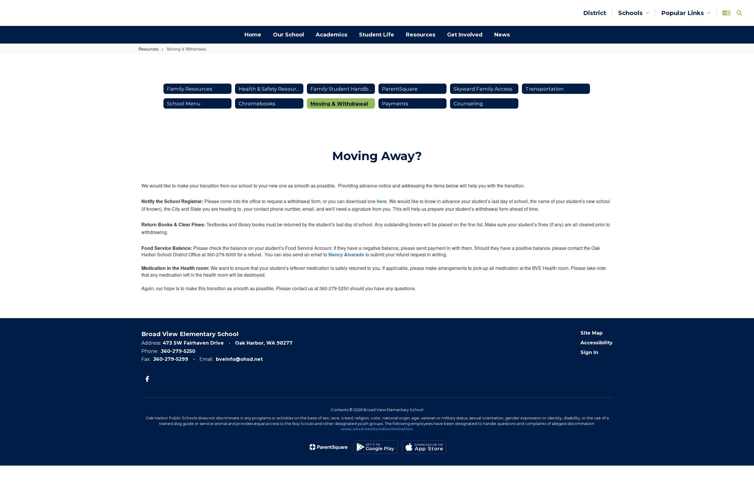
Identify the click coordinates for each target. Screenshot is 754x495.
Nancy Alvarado (346, 254)
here (382, 201)
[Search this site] (739, 13)
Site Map (592, 333)
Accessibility (597, 342)
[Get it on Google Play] (375, 447)
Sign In (589, 352)
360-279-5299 (170, 359)
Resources (148, 49)
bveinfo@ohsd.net (239, 359)
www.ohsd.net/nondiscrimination (377, 428)
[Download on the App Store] (424, 447)
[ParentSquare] (328, 447)
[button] (633, 12)
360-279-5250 (178, 351)
